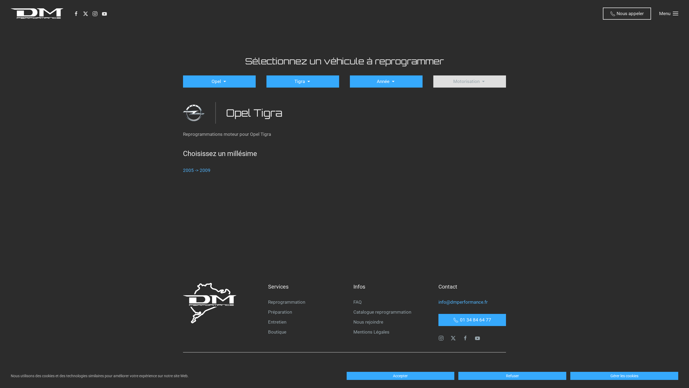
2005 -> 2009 (196, 170)
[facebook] (465, 337)
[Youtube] (104, 13)
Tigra (300, 81)
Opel (217, 81)
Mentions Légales (371, 332)
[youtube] (477, 337)
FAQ (357, 302)
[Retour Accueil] (38, 13)
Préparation (280, 312)
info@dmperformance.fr (463, 302)
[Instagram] (95, 13)
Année (384, 81)
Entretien (277, 322)
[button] (668, 13)
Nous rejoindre (368, 322)
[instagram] (441, 337)
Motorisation (467, 81)
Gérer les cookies (624, 376)
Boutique (277, 332)
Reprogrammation (286, 302)
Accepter (400, 376)
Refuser (512, 376)
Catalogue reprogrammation (382, 312)
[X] (85, 13)
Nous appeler (630, 13)
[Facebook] (76, 13)
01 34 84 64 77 (475, 320)
